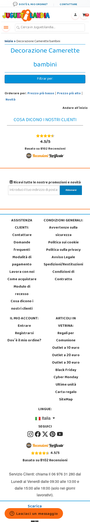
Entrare (24, 326)
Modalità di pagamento (22, 261)
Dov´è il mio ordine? (24, 340)
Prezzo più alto (69, 93)
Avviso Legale (63, 257)
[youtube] (60, 434)
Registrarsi (24, 333)
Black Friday (65, 370)
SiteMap (66, 399)
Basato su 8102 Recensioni (45, 145)
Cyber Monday (66, 377)
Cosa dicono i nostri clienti (22, 305)
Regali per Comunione (65, 337)
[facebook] (38, 434)
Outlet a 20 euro (66, 355)
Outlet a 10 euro (65, 348)
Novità (10, 100)
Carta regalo (66, 392)
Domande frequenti (22, 246)
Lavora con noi (21, 272)
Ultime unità (66, 385)
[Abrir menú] (6, 27)
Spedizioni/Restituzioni (63, 264)
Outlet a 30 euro (66, 363)
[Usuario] (75, 15)
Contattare (22, 235)
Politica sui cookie (63, 242)
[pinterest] (53, 434)
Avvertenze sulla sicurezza (63, 231)
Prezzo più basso (40, 93)
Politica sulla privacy (63, 250)
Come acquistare (21, 279)
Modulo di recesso (22, 290)
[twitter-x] (45, 434)
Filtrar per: (45, 79)
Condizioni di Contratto (63, 275)
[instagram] (30, 434)
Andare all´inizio (75, 108)
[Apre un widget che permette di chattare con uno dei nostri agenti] (34, 514)
